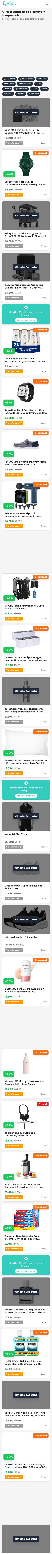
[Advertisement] (26, 50)
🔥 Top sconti (9, 79)
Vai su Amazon (12, 143)
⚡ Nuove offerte (26, 79)
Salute (44, 89)
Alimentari (8, 94)
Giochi (34, 89)
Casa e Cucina (24, 84)
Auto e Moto (34, 94)
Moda (38, 84)
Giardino (20, 94)
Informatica (9, 84)
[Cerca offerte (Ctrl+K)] (47, 3)
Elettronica (42, 79)
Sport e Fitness (21, 89)
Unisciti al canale (26, 320)
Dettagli (44, 143)
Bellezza (7, 89)
